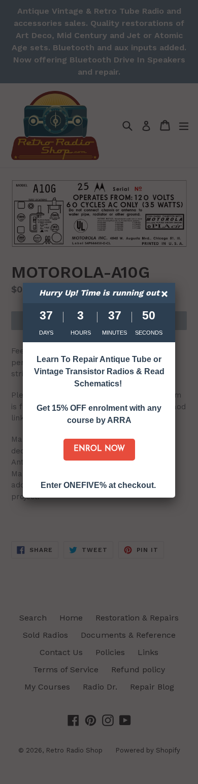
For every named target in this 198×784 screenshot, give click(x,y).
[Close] (165, 295)
